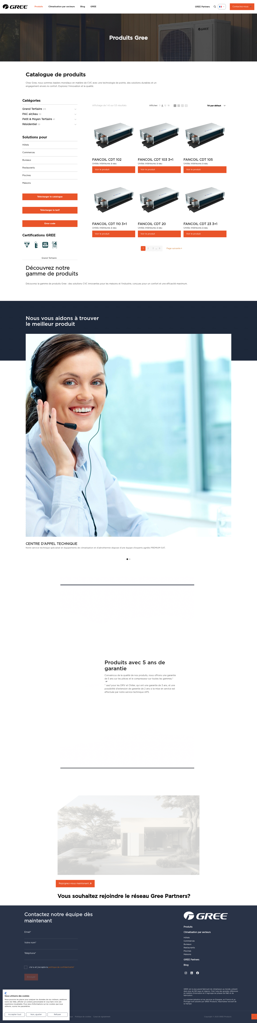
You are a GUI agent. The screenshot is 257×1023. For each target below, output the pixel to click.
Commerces (28, 152)
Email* (27, 932)
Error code (49, 224)
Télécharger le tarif (50, 210)
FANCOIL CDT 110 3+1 (109, 224)
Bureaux (26, 160)
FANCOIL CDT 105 (198, 159)
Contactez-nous (240, 7)
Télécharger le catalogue (50, 197)
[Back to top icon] (254, 1016)
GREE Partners (191, 960)
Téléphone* (30, 953)
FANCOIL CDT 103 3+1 (155, 159)
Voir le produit (102, 170)
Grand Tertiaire (49, 258)
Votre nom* (30, 943)
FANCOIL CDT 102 (106, 159)
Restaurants (28, 168)
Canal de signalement (101, 1017)
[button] (127, 559)
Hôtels (25, 145)
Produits (188, 927)
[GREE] (15, 6)
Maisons (26, 183)
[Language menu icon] (222, 6)
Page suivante (174, 248)
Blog (186, 965)
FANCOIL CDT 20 (152, 224)
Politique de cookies (83, 1017)
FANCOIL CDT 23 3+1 (200, 224)
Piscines (26, 175)
